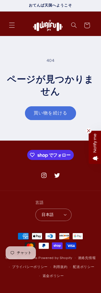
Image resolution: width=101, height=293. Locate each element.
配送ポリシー (83, 267)
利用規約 (60, 267)
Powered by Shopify (55, 258)
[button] (11, 25)
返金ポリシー (53, 276)
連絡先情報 (87, 258)
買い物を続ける (50, 113)
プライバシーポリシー (30, 267)
